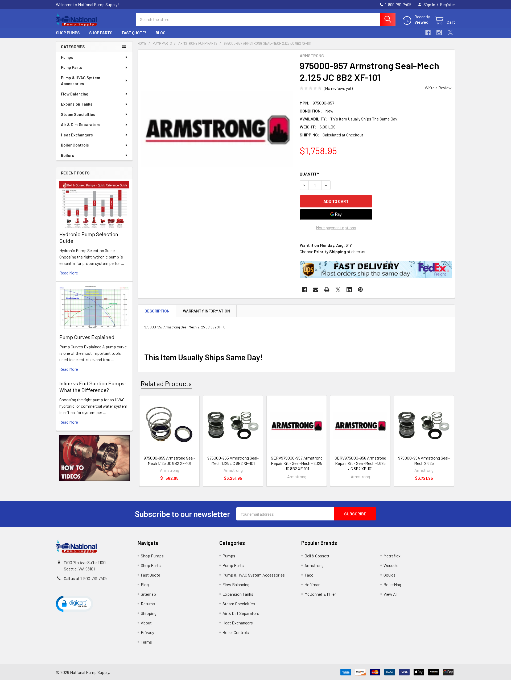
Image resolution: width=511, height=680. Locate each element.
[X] (450, 32)
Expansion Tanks (76, 104)
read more (68, 272)
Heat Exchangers (77, 134)
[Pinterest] (360, 289)
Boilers (67, 155)
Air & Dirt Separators (80, 124)
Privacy (147, 632)
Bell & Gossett (316, 555)
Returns (148, 603)
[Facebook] (428, 32)
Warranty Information (206, 310)
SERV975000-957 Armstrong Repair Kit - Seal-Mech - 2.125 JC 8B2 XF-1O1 (297, 463)
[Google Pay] (336, 214)
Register (447, 4)
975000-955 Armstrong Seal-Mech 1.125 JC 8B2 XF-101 (169, 460)
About (146, 622)
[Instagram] (439, 32)
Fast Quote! (134, 32)
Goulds (389, 574)
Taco (309, 574)
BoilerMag (392, 584)
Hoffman (312, 584)
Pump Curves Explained (86, 337)
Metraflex (392, 555)
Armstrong (314, 565)
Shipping (148, 613)
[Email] (315, 289)
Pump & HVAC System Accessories (80, 80)
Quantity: (310, 173)
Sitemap (148, 593)
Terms (146, 641)
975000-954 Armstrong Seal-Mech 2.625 (424, 460)
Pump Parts (71, 67)
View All (390, 593)
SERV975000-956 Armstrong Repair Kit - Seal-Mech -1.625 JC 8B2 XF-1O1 (360, 463)
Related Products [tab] (166, 383)
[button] (94, 458)
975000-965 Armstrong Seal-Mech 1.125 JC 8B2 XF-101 (233, 460)
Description (157, 310)
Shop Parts (100, 32)
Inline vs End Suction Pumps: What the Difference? (92, 386)
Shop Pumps (68, 32)
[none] (217, 129)
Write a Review (438, 87)
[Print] (327, 289)
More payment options (336, 227)
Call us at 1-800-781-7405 (86, 578)
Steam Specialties (78, 114)
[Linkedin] (349, 289)
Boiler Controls (75, 145)
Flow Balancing (74, 93)
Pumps (67, 57)
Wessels (391, 565)
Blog (161, 32)
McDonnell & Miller (320, 593)
